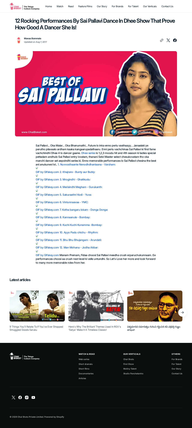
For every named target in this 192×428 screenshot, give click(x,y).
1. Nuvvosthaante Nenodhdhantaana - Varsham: (87, 164)
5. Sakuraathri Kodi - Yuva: (76, 194)
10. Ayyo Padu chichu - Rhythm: (79, 232)
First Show (128, 364)
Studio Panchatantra (133, 373)
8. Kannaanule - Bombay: (75, 217)
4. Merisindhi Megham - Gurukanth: (81, 187)
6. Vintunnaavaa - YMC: (74, 202)
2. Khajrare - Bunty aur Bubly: (77, 172)
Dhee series (88, 153)
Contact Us (177, 373)
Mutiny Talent (129, 368)
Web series (84, 359)
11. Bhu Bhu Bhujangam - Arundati (80, 240)
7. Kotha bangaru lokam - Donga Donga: (84, 209)
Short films (84, 368)
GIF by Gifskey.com (47, 172)
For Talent (176, 364)
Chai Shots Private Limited (30, 417)
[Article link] (37, 312)
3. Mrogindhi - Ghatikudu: (75, 179)
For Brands (177, 359)
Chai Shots (128, 359)
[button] (182, 312)
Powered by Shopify (54, 417)
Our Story (176, 368)
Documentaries (86, 373)
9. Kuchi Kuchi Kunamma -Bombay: (81, 224)
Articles (82, 378)
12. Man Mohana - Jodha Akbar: (79, 247)
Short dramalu (86, 364)
